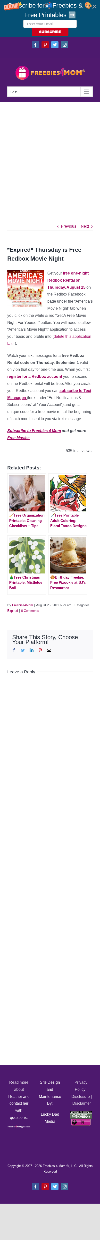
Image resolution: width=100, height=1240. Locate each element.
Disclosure (80, 1096)
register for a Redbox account (34, 376)
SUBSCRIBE (50, 32)
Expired (12, 611)
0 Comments (30, 611)
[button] (50, 18)
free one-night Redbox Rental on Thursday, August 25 (68, 280)
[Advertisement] (50, 154)
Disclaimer (81, 1103)
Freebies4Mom (22, 605)
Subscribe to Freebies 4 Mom (34, 431)
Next (85, 226)
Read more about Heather (18, 1089)
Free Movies (18, 438)
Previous (68, 226)
